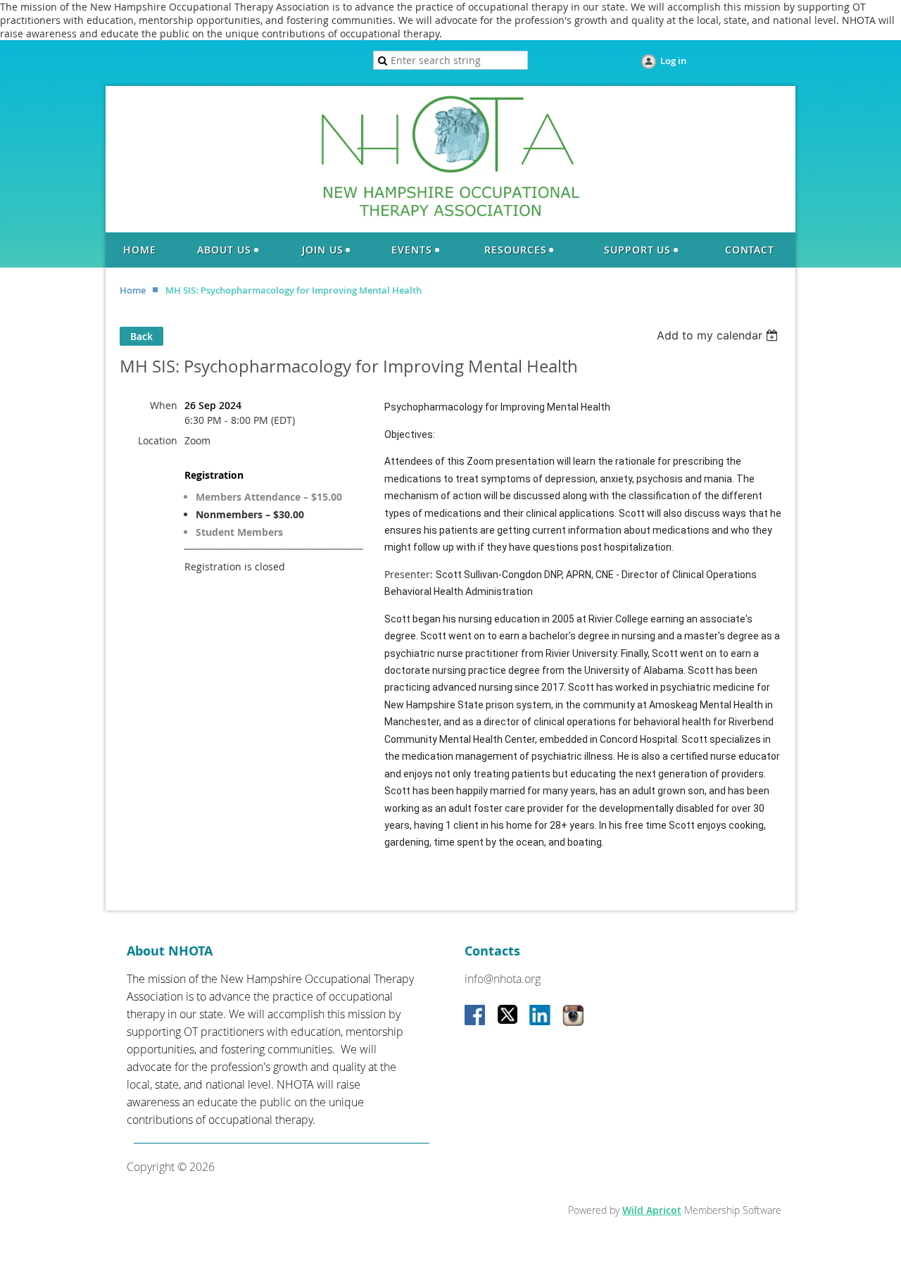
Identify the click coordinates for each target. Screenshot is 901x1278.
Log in (673, 60)
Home (133, 290)
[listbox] (719, 335)
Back (141, 336)
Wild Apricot (651, 1210)
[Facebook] (476, 1016)
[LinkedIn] (540, 1016)
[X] (508, 1016)
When (163, 405)
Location (157, 440)
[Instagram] (573, 1016)
